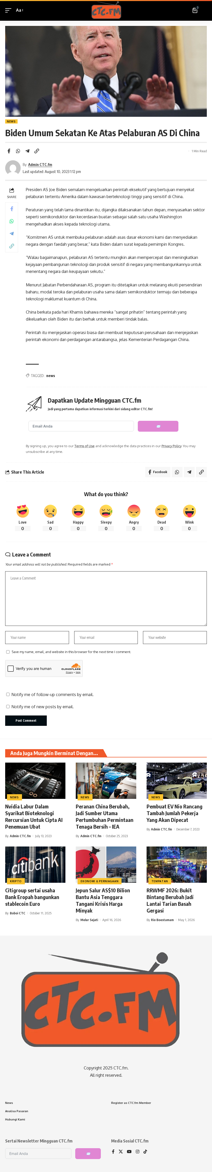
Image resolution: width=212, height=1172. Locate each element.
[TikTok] (145, 1152)
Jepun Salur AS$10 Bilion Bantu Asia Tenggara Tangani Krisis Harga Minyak (103, 900)
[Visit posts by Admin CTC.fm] (13, 168)
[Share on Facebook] (8, 151)
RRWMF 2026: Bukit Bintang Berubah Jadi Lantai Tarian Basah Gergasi (170, 900)
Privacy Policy (171, 446)
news (50, 375)
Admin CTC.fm (40, 164)
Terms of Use (84, 446)
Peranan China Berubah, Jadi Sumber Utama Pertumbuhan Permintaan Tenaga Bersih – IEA (104, 816)
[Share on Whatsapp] (18, 151)
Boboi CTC (17, 913)
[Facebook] (113, 1152)
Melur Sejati (89, 920)
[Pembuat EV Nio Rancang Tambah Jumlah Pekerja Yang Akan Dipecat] (177, 781)
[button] (9, 10)
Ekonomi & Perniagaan (99, 881)
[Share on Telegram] (27, 151)
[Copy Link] (36, 151)
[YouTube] (129, 1152)
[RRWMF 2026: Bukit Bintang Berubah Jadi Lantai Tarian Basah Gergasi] (177, 865)
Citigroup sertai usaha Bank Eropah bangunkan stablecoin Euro (32, 897)
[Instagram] (137, 1152)
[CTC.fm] (105, 10)
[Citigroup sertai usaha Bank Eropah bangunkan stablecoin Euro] (35, 865)
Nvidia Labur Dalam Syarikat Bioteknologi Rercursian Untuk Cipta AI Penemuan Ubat (34, 816)
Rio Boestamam (162, 920)
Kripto (16, 881)
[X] (121, 1152)
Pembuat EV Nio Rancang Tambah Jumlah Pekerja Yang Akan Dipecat (174, 813)
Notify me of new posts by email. (42, 706)
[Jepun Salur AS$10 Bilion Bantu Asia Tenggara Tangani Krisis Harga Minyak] (106, 865)
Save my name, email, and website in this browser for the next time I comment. (71, 652)
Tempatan (160, 881)
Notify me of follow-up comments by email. (52, 694)
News (11, 121)
